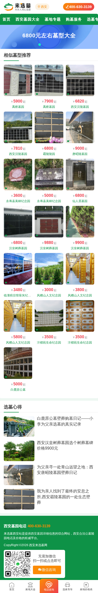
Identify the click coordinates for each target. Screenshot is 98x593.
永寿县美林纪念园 (18, 201)
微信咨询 (49, 570)
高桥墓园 (18, 107)
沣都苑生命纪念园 (49, 342)
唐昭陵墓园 (79, 154)
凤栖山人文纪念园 (49, 295)
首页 (7, 19)
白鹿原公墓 (18, 389)
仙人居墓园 (79, 201)
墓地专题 (53, 19)
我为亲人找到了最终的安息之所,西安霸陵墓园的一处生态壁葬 (63, 496)
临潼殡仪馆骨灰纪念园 (19, 295)
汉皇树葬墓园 (18, 248)
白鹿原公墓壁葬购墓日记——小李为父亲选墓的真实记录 (65, 421)
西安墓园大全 (28, 19)
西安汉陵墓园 (80, 107)
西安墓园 (37, 533)
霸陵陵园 (49, 154)
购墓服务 (74, 19)
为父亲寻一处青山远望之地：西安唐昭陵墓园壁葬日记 (65, 470)
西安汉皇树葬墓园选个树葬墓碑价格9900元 (65, 445)
